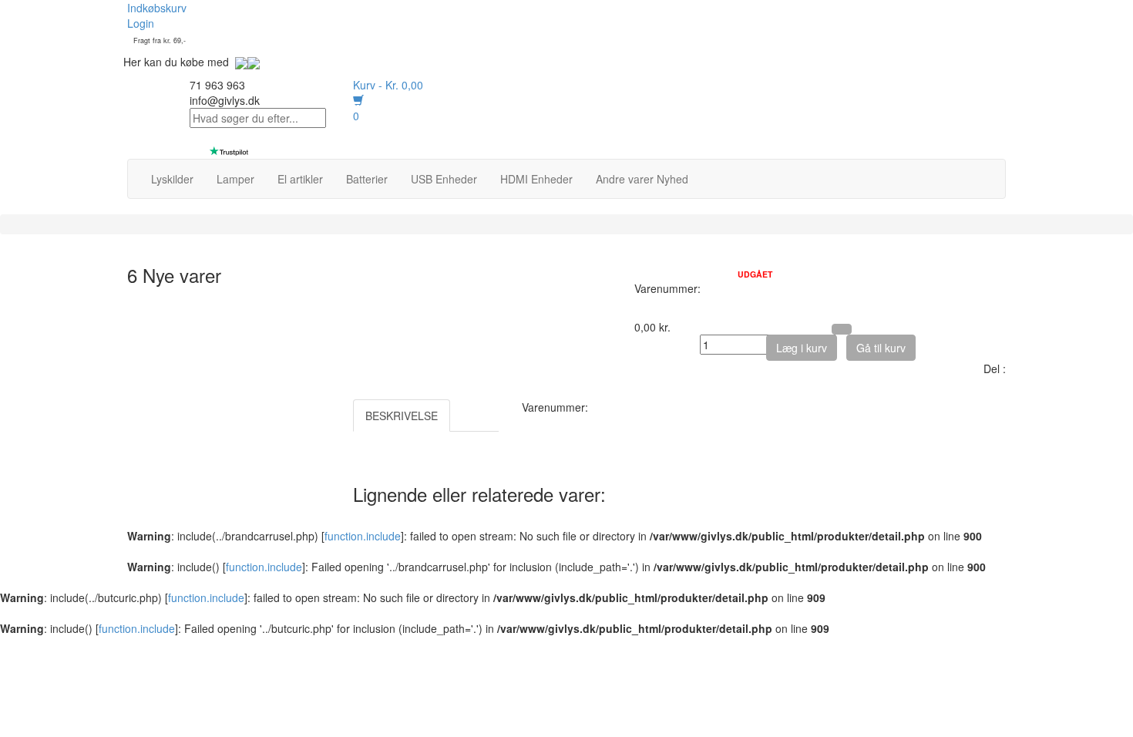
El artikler (300, 179)
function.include (362, 535)
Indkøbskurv (157, 7)
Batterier (367, 179)
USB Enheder (444, 179)
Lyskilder (172, 179)
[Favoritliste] (842, 329)
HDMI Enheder (536, 179)
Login (140, 23)
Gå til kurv (881, 347)
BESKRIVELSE (401, 415)
